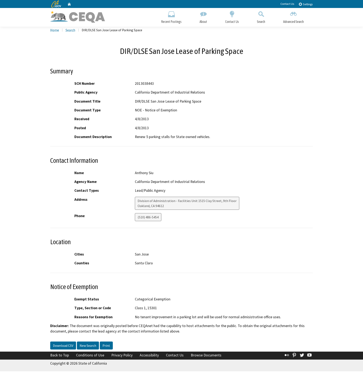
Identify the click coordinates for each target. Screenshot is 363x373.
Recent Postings (171, 21)
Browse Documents (206, 355)
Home (54, 30)
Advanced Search (293, 21)
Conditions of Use (90, 355)
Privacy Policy (122, 355)
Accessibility (149, 355)
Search (261, 21)
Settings (307, 4)
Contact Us (287, 4)
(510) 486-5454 (148, 217)
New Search (88, 345)
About (203, 21)
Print (106, 345)
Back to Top (59, 355)
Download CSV (63, 345)
